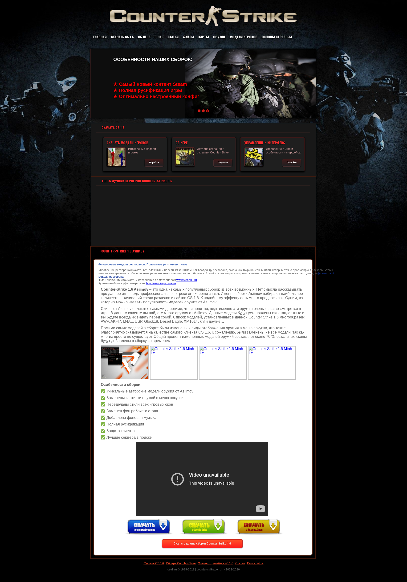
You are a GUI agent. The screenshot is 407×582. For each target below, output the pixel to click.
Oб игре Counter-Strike (181, 563)
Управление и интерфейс (264, 142)
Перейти (154, 162)
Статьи (173, 36)
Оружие (219, 36)
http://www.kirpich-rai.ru (161, 283)
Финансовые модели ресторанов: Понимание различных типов (142, 264)
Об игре (144, 36)
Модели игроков (243, 36)
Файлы (188, 36)
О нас (159, 36)
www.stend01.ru (186, 280)
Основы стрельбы (277, 36)
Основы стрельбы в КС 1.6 (215, 563)
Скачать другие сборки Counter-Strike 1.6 (202, 543)
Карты (203, 36)
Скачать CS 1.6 (122, 36)
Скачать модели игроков (128, 142)
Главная (100, 36)
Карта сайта (255, 563)
